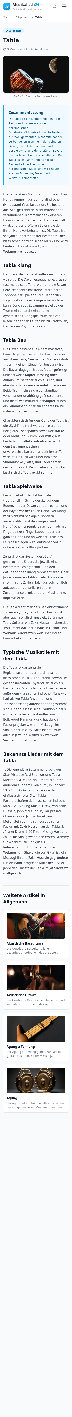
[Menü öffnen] (64, 6)
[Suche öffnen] (54, 6)
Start (6, 17)
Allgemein (22, 17)
